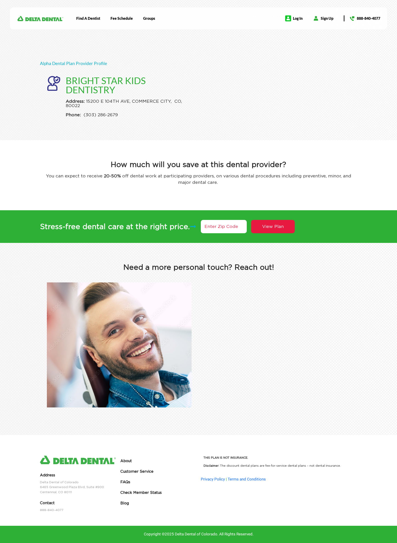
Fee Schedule (122, 18)
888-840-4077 (368, 18)
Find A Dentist (88, 18)
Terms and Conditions (247, 479)
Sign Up (327, 18)
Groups (149, 18)
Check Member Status (141, 492)
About (126, 461)
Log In (298, 18)
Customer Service (136, 471)
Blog (124, 503)
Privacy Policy (213, 479)
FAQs (125, 482)
